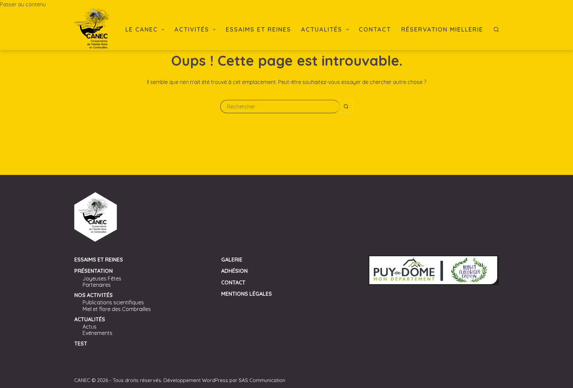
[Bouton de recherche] (346, 106)
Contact (375, 29)
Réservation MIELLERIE (442, 29)
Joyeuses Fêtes (102, 278)
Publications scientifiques (113, 302)
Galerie (231, 259)
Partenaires (97, 284)
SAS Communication (262, 380)
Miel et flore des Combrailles (117, 309)
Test (80, 343)
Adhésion (234, 271)
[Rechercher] (496, 29)
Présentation (93, 271)
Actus (89, 326)
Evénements (97, 333)
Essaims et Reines (258, 29)
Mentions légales (246, 293)
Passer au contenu (23, 4)
